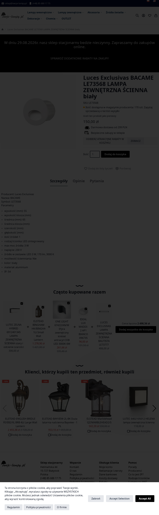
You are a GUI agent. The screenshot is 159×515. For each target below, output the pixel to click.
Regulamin (13, 507)
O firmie (62, 507)
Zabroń (95, 498)
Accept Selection (119, 498)
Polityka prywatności (38, 507)
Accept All (145, 498)
